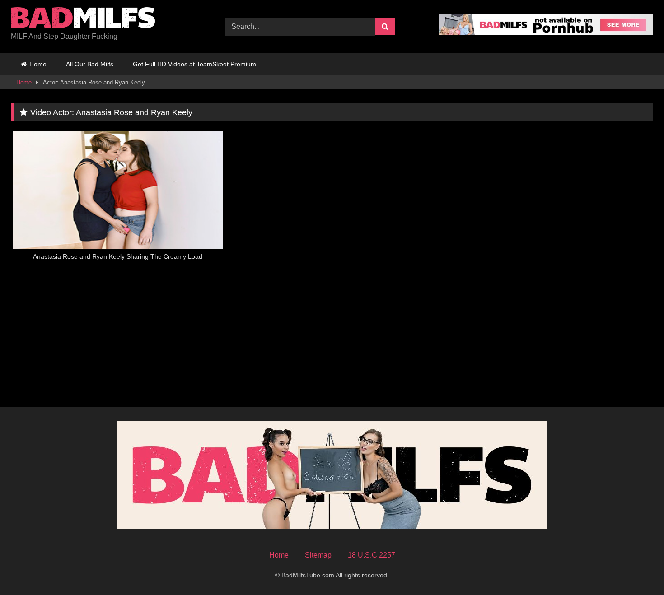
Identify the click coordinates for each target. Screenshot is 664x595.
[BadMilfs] (83, 19)
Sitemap (318, 555)
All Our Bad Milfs (89, 64)
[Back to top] (636, 568)
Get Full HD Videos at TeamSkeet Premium (194, 64)
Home (38, 64)
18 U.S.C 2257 (371, 555)
